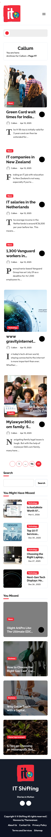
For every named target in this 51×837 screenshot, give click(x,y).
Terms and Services (22, 830)
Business (11, 658)
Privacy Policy (39, 825)
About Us (12, 825)
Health (11, 413)
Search (8, 473)
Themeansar (30, 820)
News (10, 103)
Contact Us (24, 825)
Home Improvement (16, 737)
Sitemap (38, 830)
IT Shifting (25, 788)
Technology (12, 327)
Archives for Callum (16, 55)
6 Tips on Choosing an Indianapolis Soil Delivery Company (20, 749)
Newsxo (17, 820)
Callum (14, 123)
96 (32, 463)
